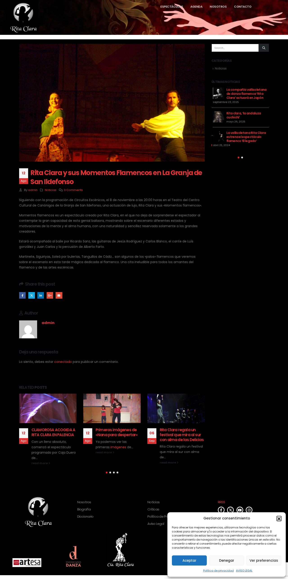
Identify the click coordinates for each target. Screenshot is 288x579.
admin (33, 190)
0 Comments (73, 190)
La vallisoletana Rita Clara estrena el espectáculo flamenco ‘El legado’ (244, 137)
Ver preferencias (264, 560)
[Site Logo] (14, 17)
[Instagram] (249, 510)
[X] (230, 510)
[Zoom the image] (27, 560)
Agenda (196, 6)
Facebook (22, 295)
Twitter (31, 295)
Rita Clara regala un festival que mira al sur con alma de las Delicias (182, 434)
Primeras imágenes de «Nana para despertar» (116, 432)
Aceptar (189, 560)
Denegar (226, 560)
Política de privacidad (218, 570)
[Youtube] (239, 510)
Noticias (50, 190)
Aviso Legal (155, 523)
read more (40, 463)
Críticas (153, 509)
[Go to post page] (47, 408)
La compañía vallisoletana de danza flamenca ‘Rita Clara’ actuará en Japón (245, 93)
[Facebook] (221, 510)
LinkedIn (40, 295)
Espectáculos (171, 6)
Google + (50, 295)
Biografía (84, 509)
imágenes (118, 447)
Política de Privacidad (163, 516)
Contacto (242, 6)
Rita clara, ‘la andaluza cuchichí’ (242, 115)
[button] (279, 518)
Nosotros (218, 6)
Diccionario (85, 516)
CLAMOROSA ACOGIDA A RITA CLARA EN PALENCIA (53, 432)
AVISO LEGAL (244, 570)
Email (59, 295)
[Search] (264, 48)
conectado (63, 361)
